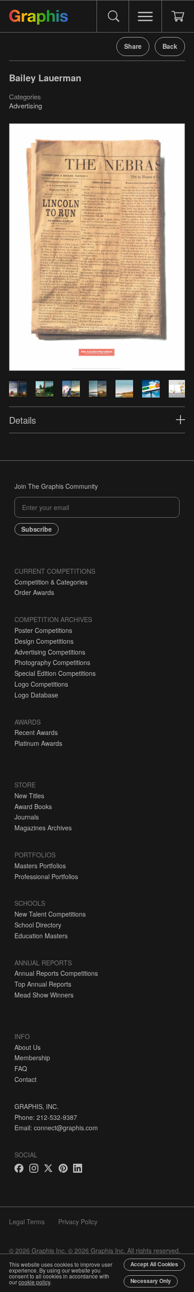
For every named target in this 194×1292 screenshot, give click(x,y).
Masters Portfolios (40, 865)
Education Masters (41, 935)
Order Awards (34, 592)
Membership (32, 1057)
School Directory (37, 924)
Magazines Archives (43, 827)
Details (22, 419)
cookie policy (34, 1282)
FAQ (20, 1068)
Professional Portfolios (46, 876)
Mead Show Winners (44, 994)
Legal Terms (27, 1221)
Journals (26, 816)
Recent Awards (36, 732)
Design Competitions (44, 641)
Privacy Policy (77, 1221)
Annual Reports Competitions (56, 973)
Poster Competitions (43, 630)
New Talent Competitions (50, 913)
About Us (27, 1047)
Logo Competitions (41, 683)
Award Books (33, 806)
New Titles (29, 795)
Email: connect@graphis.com (56, 1127)
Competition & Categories (51, 581)
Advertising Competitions (49, 651)
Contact (25, 1079)
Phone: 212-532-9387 (45, 1117)
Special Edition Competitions (55, 673)
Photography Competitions (52, 662)
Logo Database (36, 694)
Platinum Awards (38, 743)
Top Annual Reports (42, 983)
